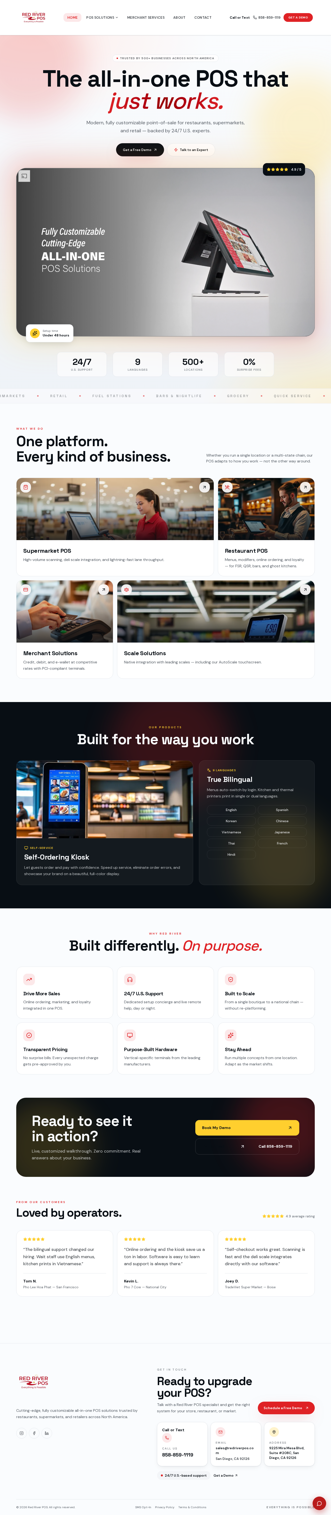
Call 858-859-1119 (247, 1146)
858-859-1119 (255, 17)
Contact (203, 17)
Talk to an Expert (194, 150)
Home (72, 17)
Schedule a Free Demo (283, 1408)
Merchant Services (146, 17)
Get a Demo (298, 17)
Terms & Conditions (192, 1507)
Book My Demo (216, 1127)
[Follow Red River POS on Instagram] (21, 1433)
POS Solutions (100, 17)
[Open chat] (319, 1503)
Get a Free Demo (137, 150)
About (179, 17)
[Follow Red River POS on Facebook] (34, 1433)
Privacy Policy (164, 1507)
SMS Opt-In (143, 1507)
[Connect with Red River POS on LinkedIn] (46, 1433)
